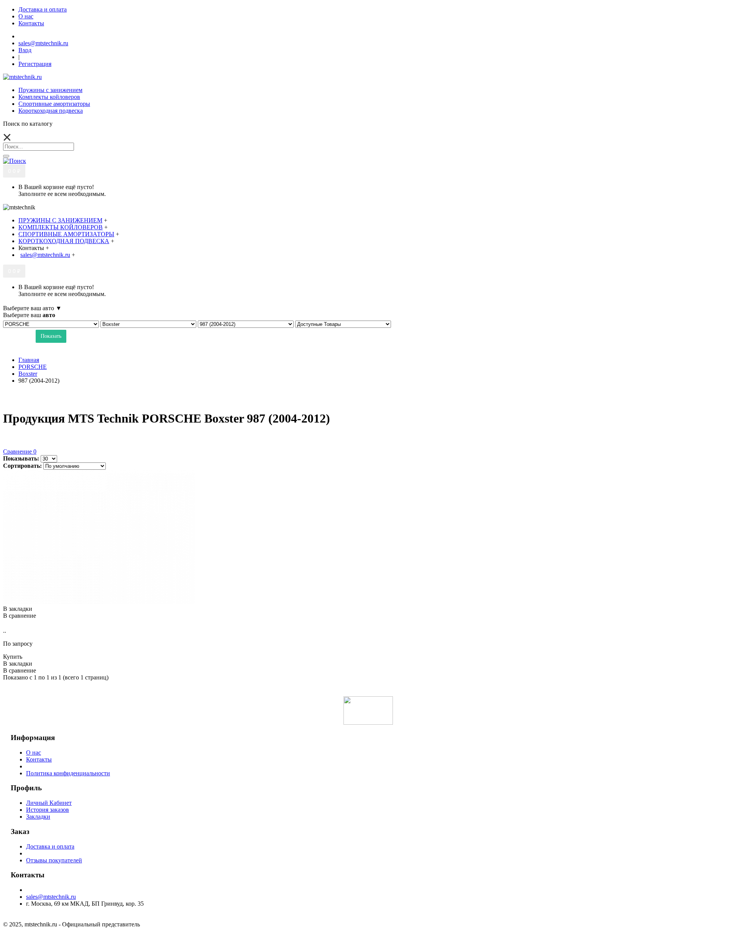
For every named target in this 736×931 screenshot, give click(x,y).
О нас (33, 752)
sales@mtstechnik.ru (51, 896)
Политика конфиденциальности (68, 773)
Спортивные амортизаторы (54, 103)
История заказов (47, 809)
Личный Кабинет (49, 802)
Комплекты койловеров (49, 97)
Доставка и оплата (50, 846)
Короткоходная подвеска (50, 110)
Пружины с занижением (50, 90)
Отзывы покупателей (54, 860)
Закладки (38, 816)
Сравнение (19, 451)
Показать (51, 336)
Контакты (39, 759)
